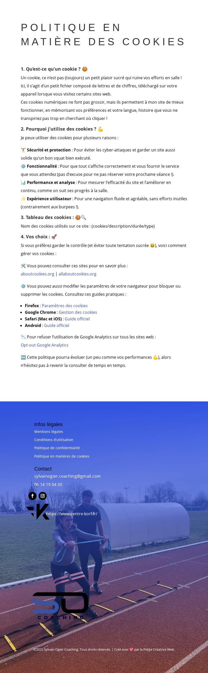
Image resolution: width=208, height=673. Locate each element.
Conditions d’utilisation (53, 439)
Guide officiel (77, 319)
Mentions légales (48, 431)
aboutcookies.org (37, 274)
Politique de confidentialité (57, 447)
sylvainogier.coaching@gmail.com (67, 476)
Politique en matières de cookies (61, 456)
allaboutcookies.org (77, 274)
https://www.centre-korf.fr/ (71, 514)
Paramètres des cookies (65, 305)
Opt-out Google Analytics (44, 345)
